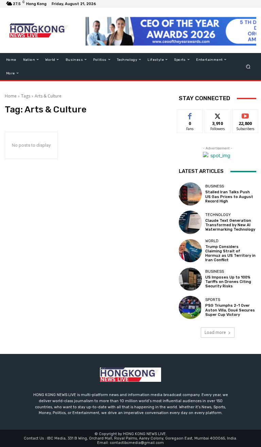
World (212, 241)
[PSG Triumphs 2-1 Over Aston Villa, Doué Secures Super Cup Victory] (190, 307)
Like (190, 114)
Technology (218, 215)
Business (214, 186)
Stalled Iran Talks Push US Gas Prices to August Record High (229, 196)
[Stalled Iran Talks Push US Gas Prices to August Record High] (190, 193)
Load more (215, 332)
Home (11, 96)
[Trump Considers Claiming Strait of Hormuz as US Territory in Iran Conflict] (190, 250)
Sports (212, 300)
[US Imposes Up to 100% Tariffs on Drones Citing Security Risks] (190, 279)
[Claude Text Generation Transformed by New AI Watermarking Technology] (190, 222)
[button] (248, 66)
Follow (218, 114)
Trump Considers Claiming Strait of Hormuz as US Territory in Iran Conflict (230, 254)
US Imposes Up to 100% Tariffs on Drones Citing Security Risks (228, 281)
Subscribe (245, 114)
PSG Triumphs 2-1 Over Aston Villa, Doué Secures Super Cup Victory (230, 310)
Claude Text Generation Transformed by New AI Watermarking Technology (230, 225)
